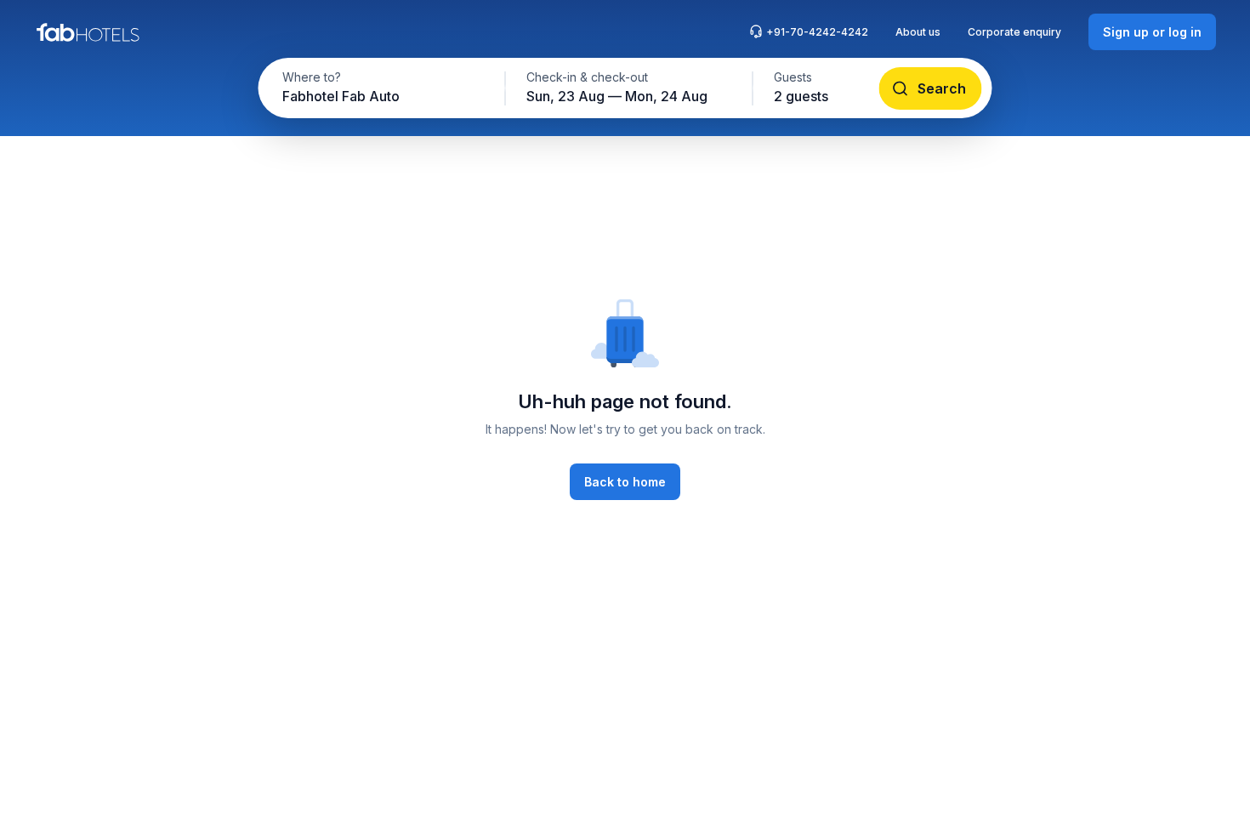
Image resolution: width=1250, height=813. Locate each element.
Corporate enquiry (1014, 32)
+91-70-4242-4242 (817, 32)
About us (917, 32)
